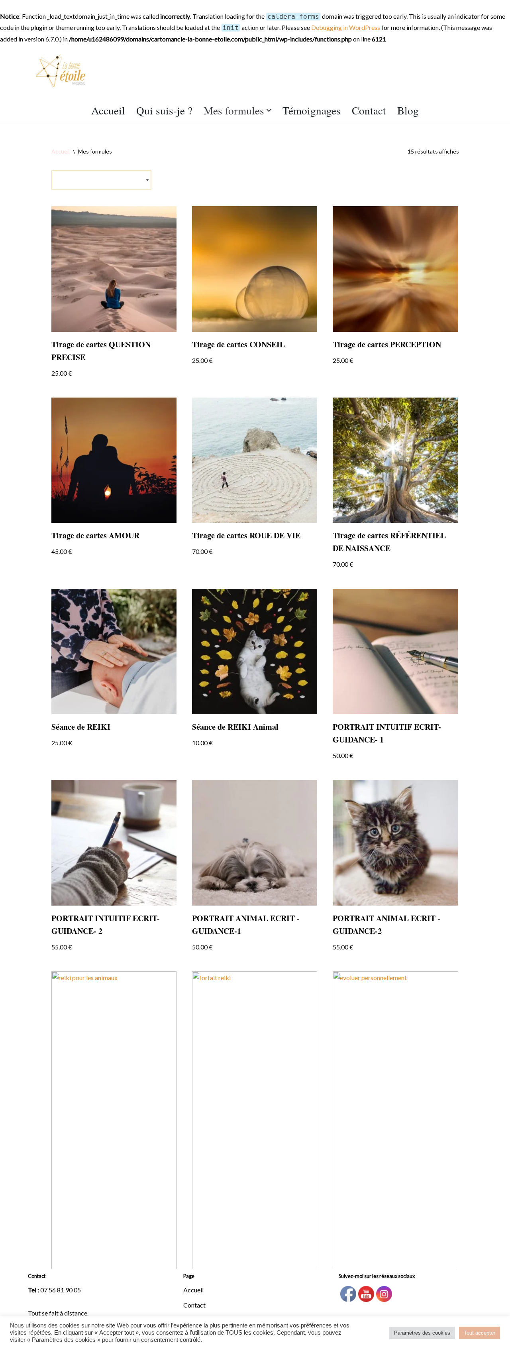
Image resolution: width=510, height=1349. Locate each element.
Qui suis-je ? (164, 110)
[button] (269, 110)
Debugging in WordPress (345, 27)
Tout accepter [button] (479, 1333)
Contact (369, 110)
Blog (408, 110)
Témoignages (311, 110)
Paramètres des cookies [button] (422, 1333)
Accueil (108, 110)
